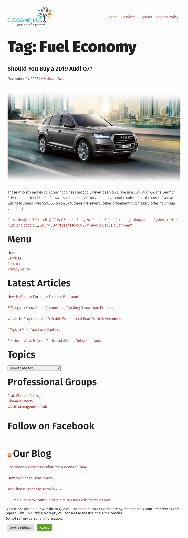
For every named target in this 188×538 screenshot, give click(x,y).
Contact (146, 17)
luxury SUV (48, 225)
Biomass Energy (20, 401)
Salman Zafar (55, 78)
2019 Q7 (59, 220)
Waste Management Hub (27, 406)
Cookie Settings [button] (20, 527)
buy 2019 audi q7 (93, 220)
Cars (11, 220)
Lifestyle (23, 220)
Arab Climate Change (25, 395)
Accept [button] (44, 527)
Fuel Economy (119, 220)
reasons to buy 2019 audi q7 (80, 225)
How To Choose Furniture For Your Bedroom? (44, 297)
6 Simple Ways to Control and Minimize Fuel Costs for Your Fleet (59, 500)
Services (128, 17)
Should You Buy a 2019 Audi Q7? (50, 68)
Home (113, 17)
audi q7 (72, 220)
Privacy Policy (167, 17)
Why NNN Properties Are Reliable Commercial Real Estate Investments (65, 319)
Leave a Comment (117, 225)
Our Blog (32, 453)
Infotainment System (148, 220)
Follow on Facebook (51, 426)
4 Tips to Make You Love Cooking (34, 330)
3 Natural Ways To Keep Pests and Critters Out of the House (55, 341)
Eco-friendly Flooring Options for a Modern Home (47, 467)
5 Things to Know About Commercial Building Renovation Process (60, 308)
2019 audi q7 (41, 220)
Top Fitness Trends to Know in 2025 (35, 489)
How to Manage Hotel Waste (30, 478)
